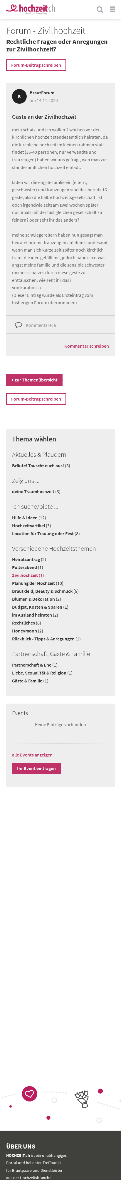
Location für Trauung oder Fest (46, 533)
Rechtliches (26, 623)
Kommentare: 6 (41, 325)
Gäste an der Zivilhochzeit (44, 116)
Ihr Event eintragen (36, 768)
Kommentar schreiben (86, 346)
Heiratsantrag (29, 559)
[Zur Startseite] (30, 9)
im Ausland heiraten (35, 615)
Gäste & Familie (30, 681)
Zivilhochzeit (28, 575)
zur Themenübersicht (36, 380)
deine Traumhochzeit (36, 491)
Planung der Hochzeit (37, 583)
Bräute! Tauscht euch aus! (41, 465)
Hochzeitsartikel (31, 525)
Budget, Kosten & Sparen (40, 607)
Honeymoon (27, 631)
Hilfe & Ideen (29, 517)
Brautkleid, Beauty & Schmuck (45, 591)
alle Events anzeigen (32, 755)
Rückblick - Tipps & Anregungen (46, 639)
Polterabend (27, 567)
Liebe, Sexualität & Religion (42, 673)
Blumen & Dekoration (36, 599)
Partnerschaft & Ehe (35, 665)
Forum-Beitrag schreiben (36, 65)
